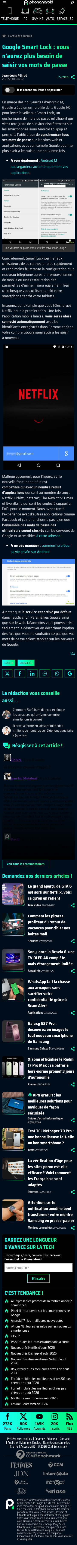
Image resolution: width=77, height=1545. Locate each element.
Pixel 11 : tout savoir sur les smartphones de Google (40, 1313)
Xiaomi (32, 1084)
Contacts (65, 1438)
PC (25, 18)
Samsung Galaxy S (39, 1048)
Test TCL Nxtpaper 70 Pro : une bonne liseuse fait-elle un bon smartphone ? (51, 1136)
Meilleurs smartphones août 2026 (34, 1398)
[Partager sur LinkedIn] (32, 673)
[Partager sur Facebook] (20, 673)
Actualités (34, 970)
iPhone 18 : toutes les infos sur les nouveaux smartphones (41, 1328)
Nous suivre (70, 673)
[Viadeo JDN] (21, 1491)
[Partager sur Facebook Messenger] (45, 673)
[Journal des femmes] (21, 1465)
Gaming (37, 18)
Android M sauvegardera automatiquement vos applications (39, 166)
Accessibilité (28, 1446)
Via (72, 654)
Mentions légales (30, 1442)
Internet (33, 1191)
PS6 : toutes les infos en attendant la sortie (40, 1342)
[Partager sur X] (7, 673)
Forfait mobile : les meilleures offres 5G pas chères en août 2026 (41, 1381)
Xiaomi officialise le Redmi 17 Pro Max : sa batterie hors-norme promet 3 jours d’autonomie (51, 1068)
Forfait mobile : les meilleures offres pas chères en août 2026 (38, 1390)
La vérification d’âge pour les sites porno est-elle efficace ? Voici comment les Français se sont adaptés (50, 1172)
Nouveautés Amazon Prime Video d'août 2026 (38, 1361)
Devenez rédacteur (45, 1438)
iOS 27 (15, 1336)
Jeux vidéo (34, 905)
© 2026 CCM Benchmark (52, 1446)
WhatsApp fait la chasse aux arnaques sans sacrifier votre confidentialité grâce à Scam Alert (49, 993)
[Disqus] (38, 806)
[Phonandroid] (9, 1504)
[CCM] (55, 1465)
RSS (69, 1425)
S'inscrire (38, 1278)
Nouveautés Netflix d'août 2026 (33, 1348)
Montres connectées (40, 1227)
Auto (50, 18)
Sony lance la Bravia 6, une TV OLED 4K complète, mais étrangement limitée (51, 957)
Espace (62, 18)
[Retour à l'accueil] (38, 2)
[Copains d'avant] (55, 1482)
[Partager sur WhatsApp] (57, 673)
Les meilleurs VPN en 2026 (29, 1404)
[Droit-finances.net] (21, 1482)
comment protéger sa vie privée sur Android (41, 548)
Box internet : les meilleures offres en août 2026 (40, 1371)
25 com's (63, 77)
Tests (31, 1150)
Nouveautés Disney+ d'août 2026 (34, 1353)
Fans (7, 1425)
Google (8, 663)
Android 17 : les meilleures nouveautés (37, 1320)
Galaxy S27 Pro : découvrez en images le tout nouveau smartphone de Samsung (50, 1032)
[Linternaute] (55, 1474)
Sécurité (33, 941)
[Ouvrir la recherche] (72, 2)
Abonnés (40, 1425)
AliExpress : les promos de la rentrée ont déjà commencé (41, 1303)
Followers (23, 1425)
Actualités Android (21, 36)
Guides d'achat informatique (45, 1118)
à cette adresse (48, 536)
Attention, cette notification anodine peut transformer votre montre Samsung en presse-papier (51, 1211)
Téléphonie (10, 18)
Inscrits (55, 1425)
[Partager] (73, 77)
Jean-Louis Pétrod (14, 75)
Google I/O (26, 663)
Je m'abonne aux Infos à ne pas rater (39, 90)
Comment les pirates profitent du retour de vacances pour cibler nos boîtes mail (49, 924)
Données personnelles (56, 1442)
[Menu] (4, 2)
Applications (35, 1012)
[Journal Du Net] (21, 1473)
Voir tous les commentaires (25, 864)
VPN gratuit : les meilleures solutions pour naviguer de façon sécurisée (50, 1104)
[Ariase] (55, 1491)
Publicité (12, 1442)
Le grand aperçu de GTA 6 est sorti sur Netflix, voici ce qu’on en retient (50, 892)
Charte (14, 1446)
